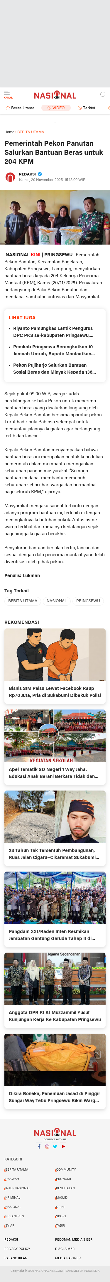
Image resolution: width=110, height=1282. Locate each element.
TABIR (60, 1225)
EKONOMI (63, 1179)
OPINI (60, 1207)
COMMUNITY (66, 1170)
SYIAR (9, 1225)
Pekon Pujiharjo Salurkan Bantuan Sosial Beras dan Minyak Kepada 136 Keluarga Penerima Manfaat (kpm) (52, 369)
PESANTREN (14, 1216)
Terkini (89, 108)
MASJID (61, 1198)
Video (59, 108)
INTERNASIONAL (17, 1188)
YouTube (63, 1154)
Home (9, 132)
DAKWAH (12, 1179)
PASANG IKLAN (15, 1258)
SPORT (61, 1216)
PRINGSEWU (88, 601)
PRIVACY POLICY (17, 1249)
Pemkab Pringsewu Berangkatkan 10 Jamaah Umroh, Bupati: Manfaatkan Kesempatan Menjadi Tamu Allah (53, 351)
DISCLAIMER (65, 1249)
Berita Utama (22, 108)
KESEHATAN (65, 1188)
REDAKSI (11, 1239)
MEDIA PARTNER (68, 1258)
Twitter (55, 1154)
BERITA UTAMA (22, 601)
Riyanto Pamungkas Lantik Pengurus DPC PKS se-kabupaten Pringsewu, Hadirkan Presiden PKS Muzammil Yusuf (53, 332)
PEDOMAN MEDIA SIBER (73, 1239)
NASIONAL (57, 601)
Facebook (39, 1154)
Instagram (47, 1154)
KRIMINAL (12, 1198)
